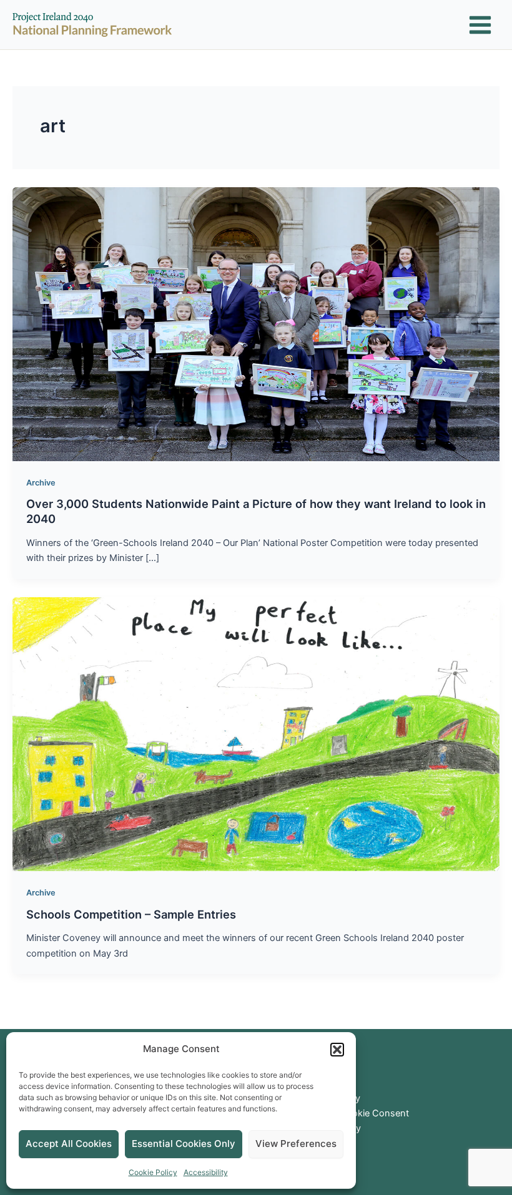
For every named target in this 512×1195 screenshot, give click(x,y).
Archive (41, 482)
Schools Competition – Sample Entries (131, 914)
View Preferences (296, 1143)
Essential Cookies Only (183, 1143)
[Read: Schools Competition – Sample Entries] (256, 733)
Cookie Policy (153, 1172)
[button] (337, 1049)
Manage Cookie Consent (356, 1113)
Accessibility (206, 1172)
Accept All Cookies (69, 1143)
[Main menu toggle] (480, 25)
